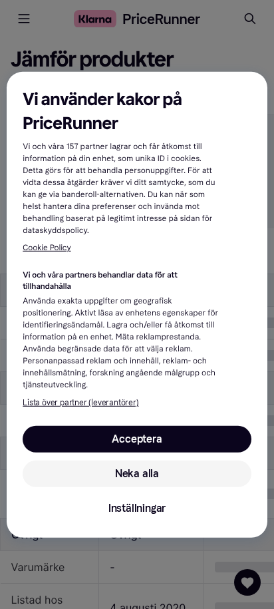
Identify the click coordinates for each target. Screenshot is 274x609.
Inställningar (137, 508)
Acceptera (137, 439)
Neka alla (137, 473)
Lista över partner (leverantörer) (80, 402)
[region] (137, 304)
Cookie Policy (46, 248)
